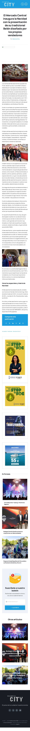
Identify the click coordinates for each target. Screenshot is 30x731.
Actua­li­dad (4, 331)
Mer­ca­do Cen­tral (16, 331)
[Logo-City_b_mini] (8, 2)
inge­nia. (18, 724)
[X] (9, 323)
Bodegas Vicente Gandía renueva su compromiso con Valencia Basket (15, 653)
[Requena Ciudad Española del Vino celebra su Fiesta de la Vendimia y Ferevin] (15, 537)
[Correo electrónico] (23, 323)
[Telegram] (19, 323)
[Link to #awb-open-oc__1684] (25, 4)
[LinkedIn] (13, 323)
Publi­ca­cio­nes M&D (14, 720)
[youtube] (20, 710)
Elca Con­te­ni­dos (8, 722)
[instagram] (16, 710)
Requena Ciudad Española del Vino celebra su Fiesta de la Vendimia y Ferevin (15, 675)
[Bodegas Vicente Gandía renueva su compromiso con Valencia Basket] (15, 507)
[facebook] (9, 710)
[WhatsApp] (16, 323)
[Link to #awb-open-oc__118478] (22, 4)
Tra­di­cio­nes (9, 331)
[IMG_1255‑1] (8, 47)
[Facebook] (6, 323)
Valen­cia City (16, 39)
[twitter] (13, 710)
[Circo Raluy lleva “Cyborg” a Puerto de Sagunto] (15, 480)
